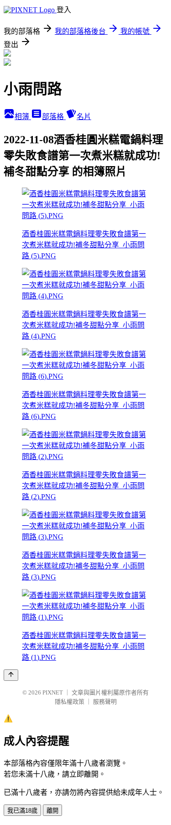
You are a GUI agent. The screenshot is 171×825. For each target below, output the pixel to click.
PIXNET (52, 692)
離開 (52, 810)
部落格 (54, 116)
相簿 (23, 116)
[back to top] (11, 675)
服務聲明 (105, 701)
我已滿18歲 (22, 810)
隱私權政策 (69, 701)
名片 (84, 116)
